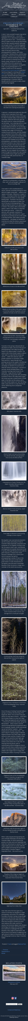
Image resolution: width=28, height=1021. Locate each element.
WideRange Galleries (14, 1017)
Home (5, 12)
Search (20, 1004)
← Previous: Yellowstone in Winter (5, 951)
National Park (22, 944)
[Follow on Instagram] (12, 998)
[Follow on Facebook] (15, 998)
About (13, 14)
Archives (22, 14)
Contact (14, 16)
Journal (5, 14)
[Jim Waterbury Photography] (14, 7)
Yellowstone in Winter (14, 982)
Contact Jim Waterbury (14, 1010)
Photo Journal (13, 23)
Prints (22, 12)
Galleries (13, 12)
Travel (9, 944)
